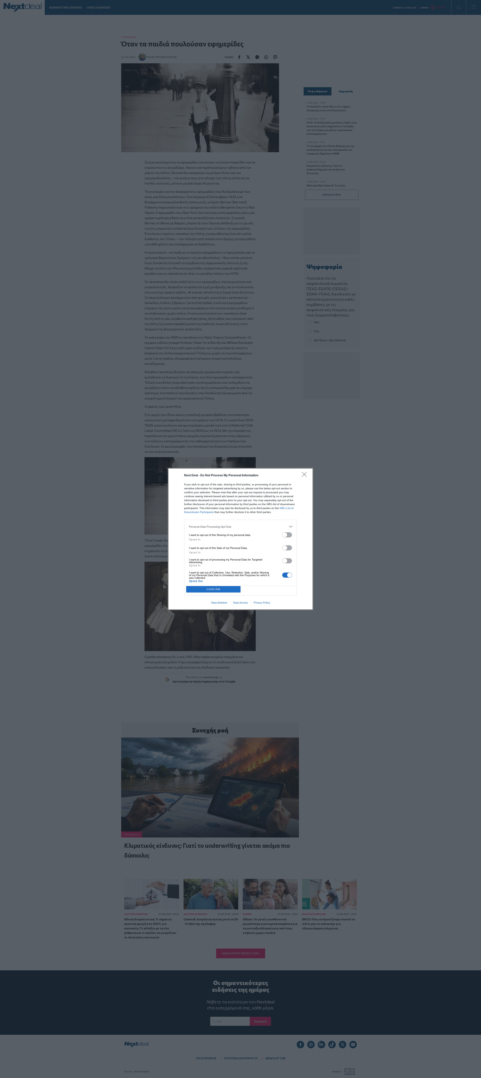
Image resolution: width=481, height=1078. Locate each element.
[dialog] (240, 539)
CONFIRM (213, 589)
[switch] (287, 534)
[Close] (305, 475)
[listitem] (240, 527)
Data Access (240, 602)
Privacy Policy (262, 602)
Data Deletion (219, 602)
